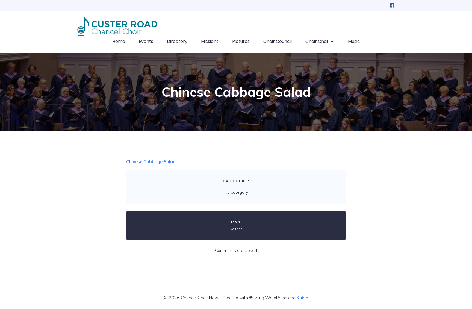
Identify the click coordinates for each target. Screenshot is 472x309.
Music (354, 41)
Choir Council (277, 41)
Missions (210, 41)
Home (118, 41)
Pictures (241, 41)
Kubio (302, 297)
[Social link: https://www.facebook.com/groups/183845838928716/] (392, 5)
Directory (177, 41)
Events (146, 41)
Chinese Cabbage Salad (151, 161)
